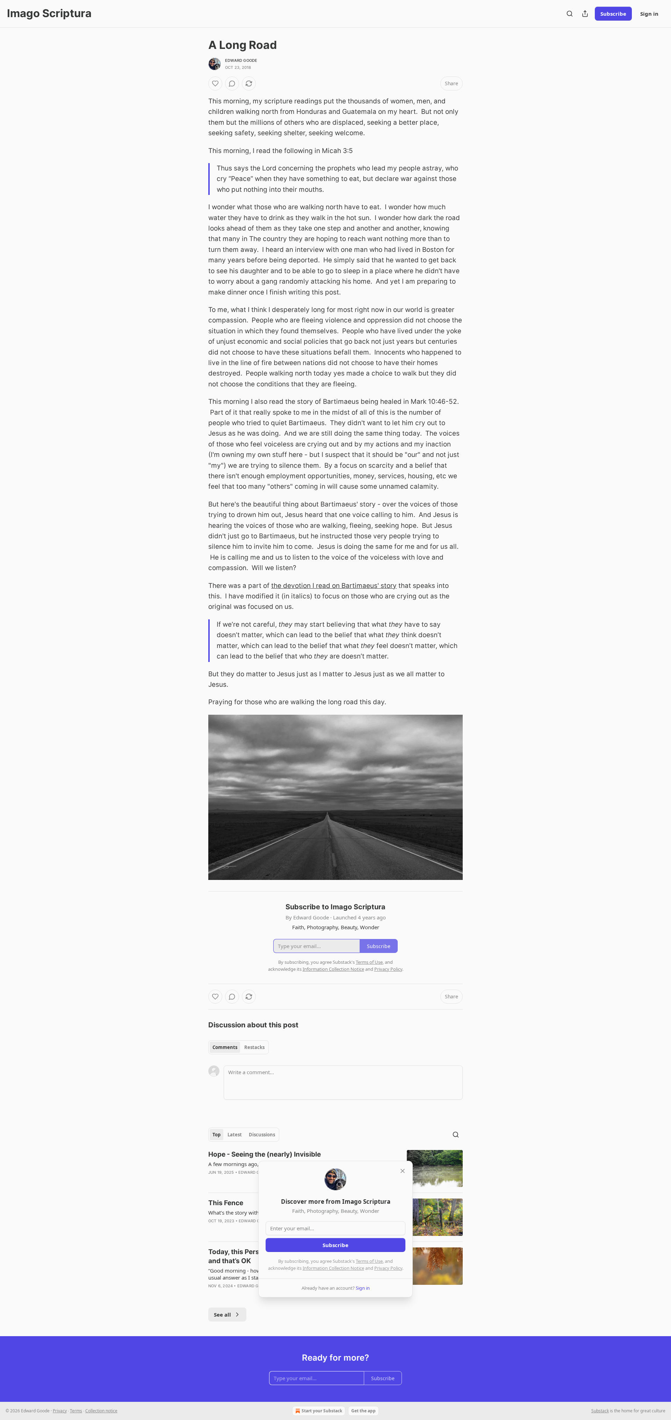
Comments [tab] (224, 1047)
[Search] (570, 14)
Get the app (363, 1411)
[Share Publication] (585, 14)
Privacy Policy (388, 1268)
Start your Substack (322, 1411)
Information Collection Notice (333, 1268)
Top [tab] (216, 1134)
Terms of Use (369, 1261)
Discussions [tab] (262, 1134)
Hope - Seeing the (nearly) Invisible (264, 1154)
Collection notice (101, 1411)
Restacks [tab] (254, 1047)
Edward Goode (241, 60)
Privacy (60, 1411)
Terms (76, 1411)
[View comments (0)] (232, 83)
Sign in (649, 13)
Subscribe (613, 13)
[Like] (215, 83)
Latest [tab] (235, 1134)
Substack (600, 1411)
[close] (402, 1171)
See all (222, 1314)
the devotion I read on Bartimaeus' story (334, 586)
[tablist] (238, 1047)
